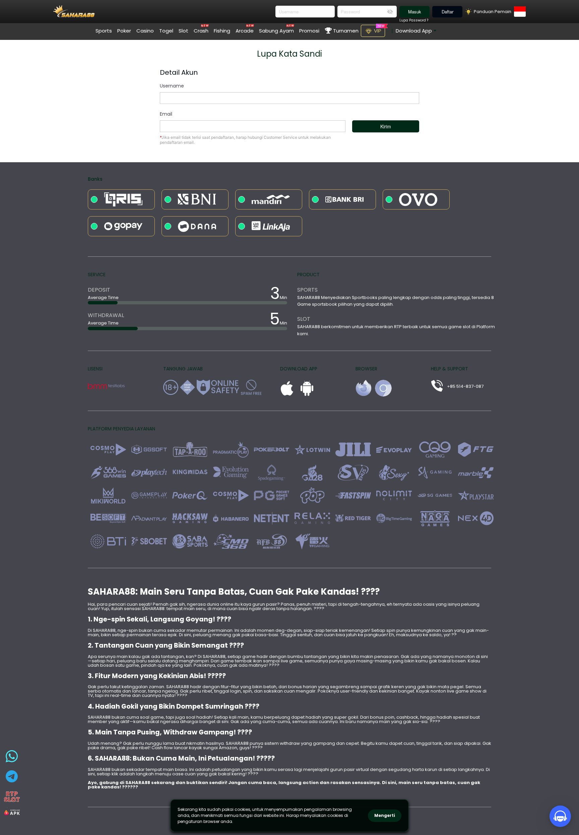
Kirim (385, 126)
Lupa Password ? (413, 20)
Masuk (414, 11)
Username (172, 85)
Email (166, 114)
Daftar (447, 11)
